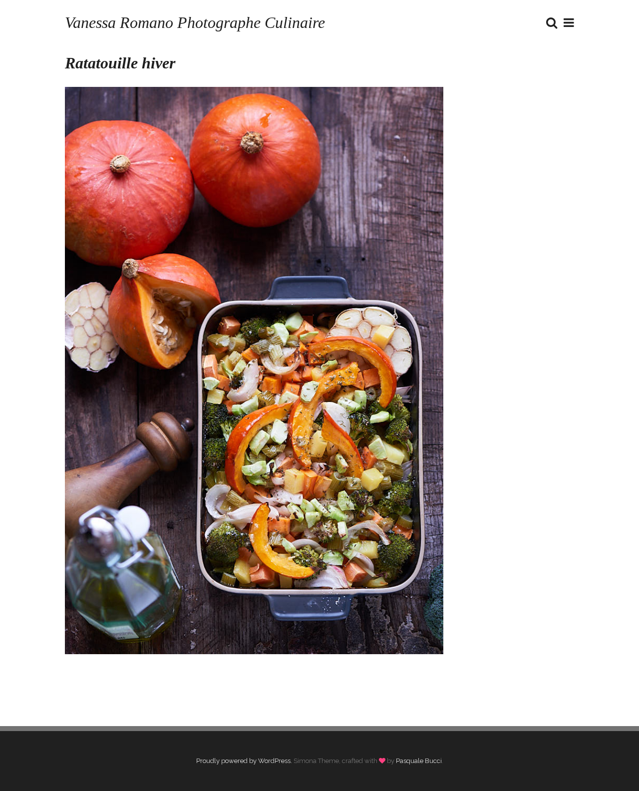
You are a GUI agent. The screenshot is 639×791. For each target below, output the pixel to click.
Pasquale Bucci (419, 761)
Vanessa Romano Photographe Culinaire (195, 22)
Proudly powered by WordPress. (244, 761)
